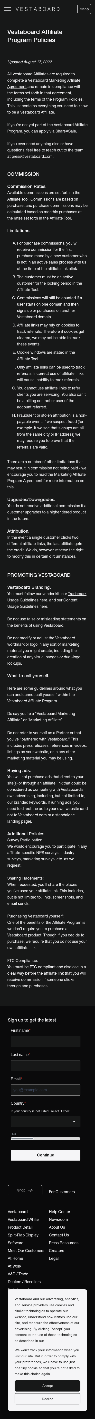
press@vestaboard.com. (33, 156)
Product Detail (20, 1227)
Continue (45, 1155)
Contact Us (59, 1235)
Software (15, 1242)
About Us (57, 1227)
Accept (47, 1386)
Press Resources (63, 1242)
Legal (54, 1258)
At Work (14, 1266)
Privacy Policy (55, 1341)
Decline (47, 1399)
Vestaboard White (23, 1219)
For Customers (62, 1191)
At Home (15, 1258)
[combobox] (45, 1121)
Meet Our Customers (26, 1250)
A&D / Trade (18, 1273)
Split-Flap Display (23, 1235)
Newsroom (58, 1219)
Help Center (59, 1211)
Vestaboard (18, 1211)
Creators (56, 1250)
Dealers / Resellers (24, 1281)
